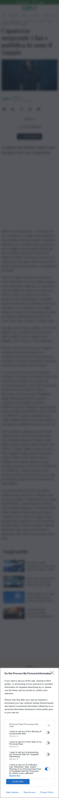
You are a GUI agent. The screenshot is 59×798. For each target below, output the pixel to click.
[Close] (53, 674)
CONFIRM (17, 782)
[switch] (47, 732)
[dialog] (29, 733)
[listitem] (29, 725)
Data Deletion (12, 792)
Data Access (29, 792)
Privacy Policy (46, 792)
